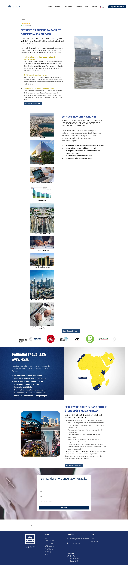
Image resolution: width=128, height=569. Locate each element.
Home (47, 538)
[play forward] (114, 339)
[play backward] (30, 339)
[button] (58, 6)
